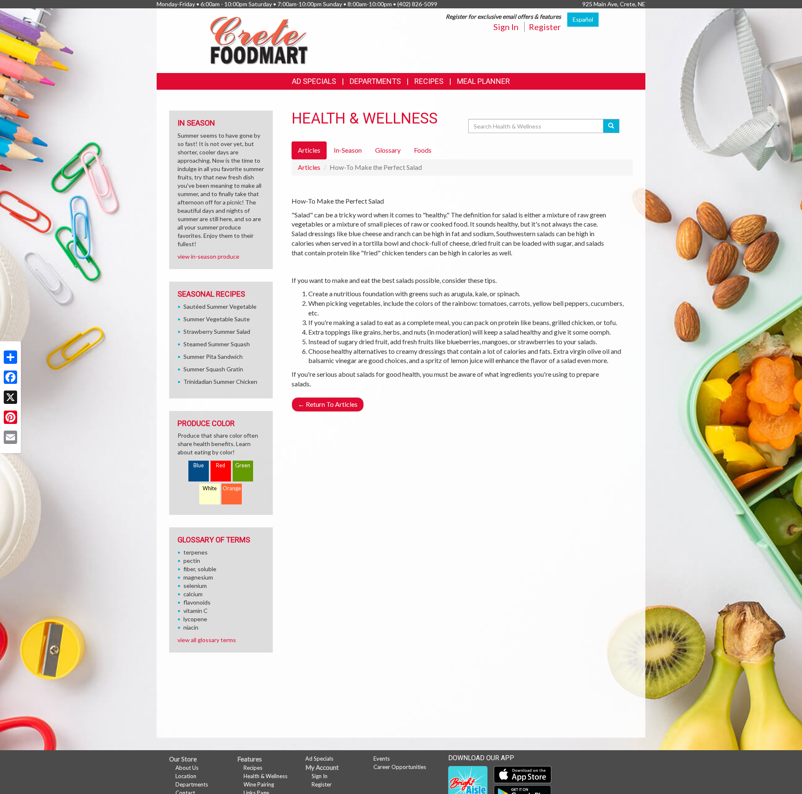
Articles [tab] (309, 150)
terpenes (195, 552)
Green (242, 465)
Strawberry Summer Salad (216, 331)
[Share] (10, 357)
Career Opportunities (399, 767)
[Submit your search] (611, 126)
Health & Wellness (265, 776)
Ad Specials (314, 81)
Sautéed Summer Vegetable (219, 306)
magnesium (198, 577)
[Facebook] (10, 377)
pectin (191, 560)
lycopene (195, 619)
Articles (309, 167)
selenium (195, 585)
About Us (186, 767)
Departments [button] (375, 81)
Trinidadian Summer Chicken (220, 381)
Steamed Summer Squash (216, 344)
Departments (191, 784)
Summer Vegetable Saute (216, 319)
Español (583, 19)
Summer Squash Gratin (213, 369)
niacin (190, 627)
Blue (198, 465)
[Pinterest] (10, 417)
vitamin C (195, 610)
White (210, 488)
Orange (232, 488)
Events (381, 758)
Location (185, 776)
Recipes (429, 81)
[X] (10, 397)
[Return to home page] (259, 39)
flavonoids (197, 602)
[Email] (10, 437)
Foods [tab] (422, 150)
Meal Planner (483, 81)
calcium (193, 593)
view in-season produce (208, 256)
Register (545, 27)
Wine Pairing (259, 784)
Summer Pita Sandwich (213, 356)
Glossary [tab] (388, 150)
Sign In (505, 27)
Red (220, 465)
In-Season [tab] (348, 150)
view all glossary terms (207, 639)
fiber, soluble (199, 568)
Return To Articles (328, 404)
